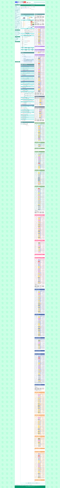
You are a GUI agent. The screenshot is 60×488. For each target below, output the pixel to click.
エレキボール (36, 232)
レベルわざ (36, 96)
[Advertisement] (32, 11)
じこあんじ (36, 278)
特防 (21, 25)
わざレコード (36, 170)
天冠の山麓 (25, 102)
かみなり (36, 173)
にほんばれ (36, 188)
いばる (36, 279)
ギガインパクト (36, 81)
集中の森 (27, 93)
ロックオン (36, 43)
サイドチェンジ (36, 182)
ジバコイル (24, 58)
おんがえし (36, 268)
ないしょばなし (36, 283)
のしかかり (36, 66)
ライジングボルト (36, 145)
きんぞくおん (36, 231)
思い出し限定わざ (37, 46)
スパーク (36, 37)
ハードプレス (37, 91)
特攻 (21, 24)
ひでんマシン (36, 384)
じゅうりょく (37, 86)
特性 (27, 28)
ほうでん (36, 332)
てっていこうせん (37, 117)
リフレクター (36, 195)
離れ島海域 (32, 92)
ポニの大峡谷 (31, 60)
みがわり (36, 75)
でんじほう (36, 44)
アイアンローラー (36, 146)
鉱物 (32, 48)
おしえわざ (36, 142)
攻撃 (21, 22)
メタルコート (25, 36)
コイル (24, 54)
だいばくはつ (37, 370)
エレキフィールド (36, 221)
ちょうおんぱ (36, 299)
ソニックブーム (36, 298)
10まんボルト (36, 172)
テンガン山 (28, 100)
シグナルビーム (36, 438)
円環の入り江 (29, 92)
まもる (36, 161)
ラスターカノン (37, 102)
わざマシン (36, 151)
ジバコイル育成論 (23, 123)
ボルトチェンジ (36, 166)
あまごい (36, 64)
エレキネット (37, 167)
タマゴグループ (32, 47)
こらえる (36, 200)
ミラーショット (36, 405)
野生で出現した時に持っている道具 (27, 35)
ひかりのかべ (36, 138)
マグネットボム (36, 226)
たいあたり (36, 32)
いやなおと (36, 38)
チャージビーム (36, 59)
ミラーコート (36, 293)
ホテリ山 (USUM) (28, 60)
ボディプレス (36, 184)
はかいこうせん (36, 82)
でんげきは (37, 250)
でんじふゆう (36, 39)
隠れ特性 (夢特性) (27, 33)
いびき (36, 160)
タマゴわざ (36, 49)
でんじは (36, 33)
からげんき (36, 60)
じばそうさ (36, 292)
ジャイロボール (36, 87)
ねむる (36, 71)
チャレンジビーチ (26, 92)
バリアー (36, 220)
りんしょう (36, 272)
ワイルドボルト (36, 80)
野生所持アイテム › (25, 44)
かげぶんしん (36, 194)
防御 (21, 23)
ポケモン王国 (30, 486)
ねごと (36, 446)
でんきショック (36, 128)
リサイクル (36, 445)
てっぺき (36, 76)
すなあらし (36, 65)
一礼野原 (25, 93)
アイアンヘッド (36, 439)
